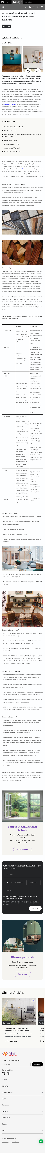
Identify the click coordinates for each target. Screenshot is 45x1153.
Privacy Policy (5, 1141)
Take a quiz (22, 974)
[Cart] (42, 7)
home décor (21, 169)
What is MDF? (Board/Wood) (13, 127)
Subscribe (37, 1064)
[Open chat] (41, 1141)
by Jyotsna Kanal (11, 1041)
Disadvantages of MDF (11, 144)
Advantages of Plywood (12, 148)
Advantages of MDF (10, 140)
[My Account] (34, 7)
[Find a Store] (38, 7)
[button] (16, 121)
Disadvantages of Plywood (12, 152)
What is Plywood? (10, 131)
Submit (35, 908)
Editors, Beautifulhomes (13, 38)
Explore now (22, 849)
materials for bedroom (9, 104)
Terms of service (15, 1141)
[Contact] (30, 7)
